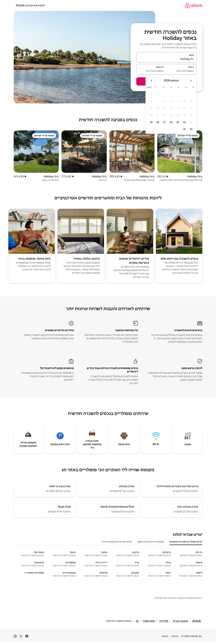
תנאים (165, 636)
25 (177, 122)
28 (157, 122)
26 (171, 122)
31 (184, 129)
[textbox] (181, 71)
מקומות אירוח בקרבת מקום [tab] (150, 541)
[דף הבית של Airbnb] (193, 5)
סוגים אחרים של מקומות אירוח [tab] (117, 541)
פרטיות (174, 636)
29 (151, 122)
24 (184, 122)
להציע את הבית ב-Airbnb (30, 5)
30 (191, 129)
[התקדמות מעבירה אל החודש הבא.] (151, 81)
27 (164, 122)
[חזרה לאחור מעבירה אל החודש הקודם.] (191, 81)
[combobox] (166, 59)
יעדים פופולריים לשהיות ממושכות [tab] (185, 541)
